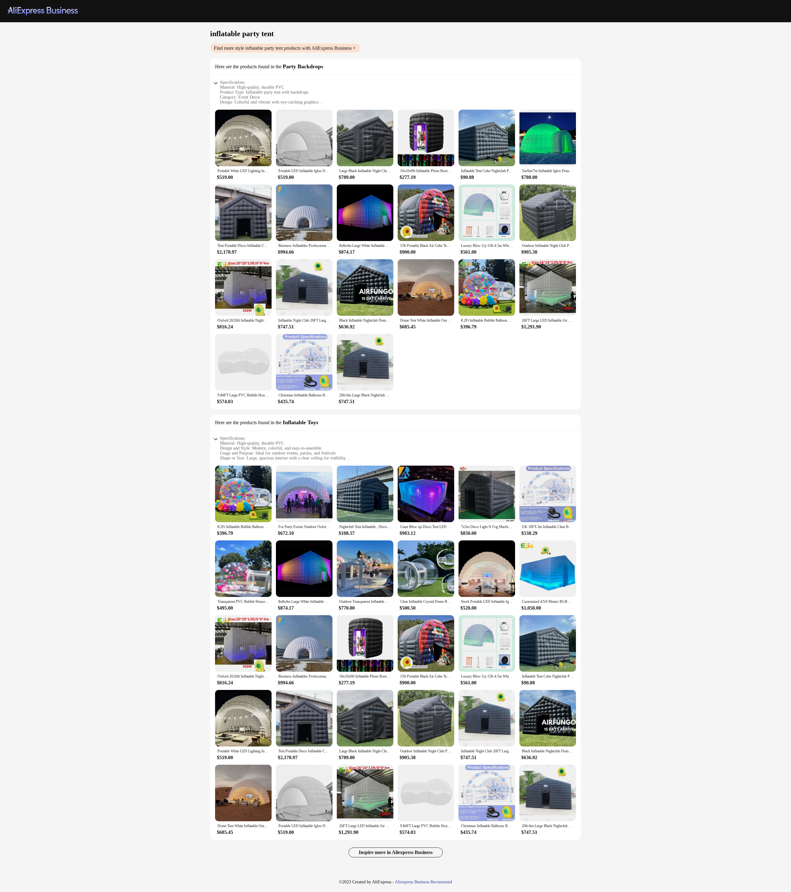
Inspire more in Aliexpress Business (396, 852)
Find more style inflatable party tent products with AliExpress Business (283, 48)
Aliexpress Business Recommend (423, 882)
